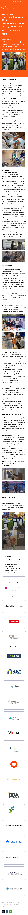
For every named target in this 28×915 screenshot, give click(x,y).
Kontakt (4, 906)
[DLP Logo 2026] (7, 7)
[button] (7, 911)
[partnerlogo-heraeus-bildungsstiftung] (20, 588)
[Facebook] (13, 2)
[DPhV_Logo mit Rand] (8, 588)
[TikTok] (23, 2)
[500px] (25, 2)
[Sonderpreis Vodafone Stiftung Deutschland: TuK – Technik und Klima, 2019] (14, 53)
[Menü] (26, 8)
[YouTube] (15, 2)
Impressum (5, 904)
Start (3, 902)
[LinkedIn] (20, 2)
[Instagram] (18, 2)
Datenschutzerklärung (16, 904)
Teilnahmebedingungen (12, 902)
